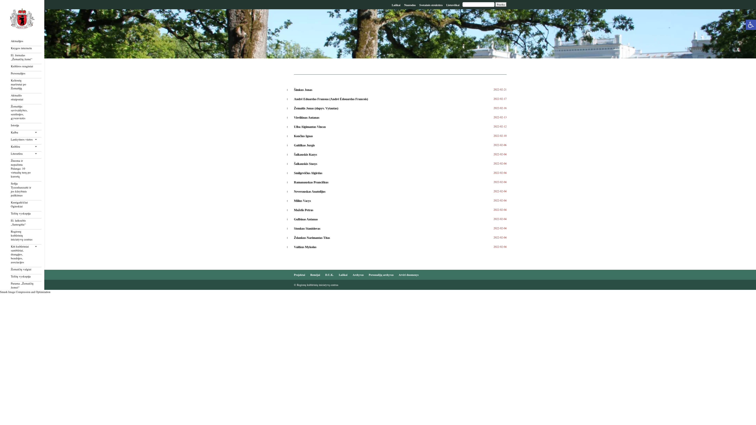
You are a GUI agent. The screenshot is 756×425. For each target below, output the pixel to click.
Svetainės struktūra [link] (431, 5)
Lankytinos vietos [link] (22, 139)
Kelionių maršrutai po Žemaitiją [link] (18, 84)
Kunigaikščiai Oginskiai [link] (19, 204)
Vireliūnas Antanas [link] (306, 117)
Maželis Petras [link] (303, 210)
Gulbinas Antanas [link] (306, 219)
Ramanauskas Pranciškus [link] (311, 182)
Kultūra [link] (15, 146)
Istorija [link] (15, 125)
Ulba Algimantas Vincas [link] (310, 126)
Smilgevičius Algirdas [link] (308, 173)
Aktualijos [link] (17, 41)
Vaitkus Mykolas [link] (305, 247)
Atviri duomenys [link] (409, 275)
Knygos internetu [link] (21, 48)
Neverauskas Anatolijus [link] (309, 191)
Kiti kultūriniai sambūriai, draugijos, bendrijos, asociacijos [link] (20, 254)
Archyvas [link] (358, 275)
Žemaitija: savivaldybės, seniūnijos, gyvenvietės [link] (19, 112)
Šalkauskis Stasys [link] (305, 163)
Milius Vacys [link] (302, 200)
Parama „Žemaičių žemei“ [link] (22, 285)
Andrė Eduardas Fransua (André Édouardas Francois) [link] (331, 99)
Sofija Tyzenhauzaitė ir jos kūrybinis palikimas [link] (21, 189)
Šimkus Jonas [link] (303, 89)
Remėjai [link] (315, 275)
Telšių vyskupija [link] (21, 213)
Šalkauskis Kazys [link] (305, 154)
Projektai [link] (299, 275)
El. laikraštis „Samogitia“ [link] (18, 222)
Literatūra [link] (17, 153)
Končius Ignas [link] (303, 136)
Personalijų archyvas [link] (381, 275)
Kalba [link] (14, 132)
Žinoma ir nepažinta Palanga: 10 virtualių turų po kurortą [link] (21, 168)
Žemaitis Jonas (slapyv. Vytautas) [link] (316, 108)
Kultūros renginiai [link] (22, 66)
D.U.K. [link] (329, 275)
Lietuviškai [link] (453, 5)
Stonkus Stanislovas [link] (307, 228)
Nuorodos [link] (410, 5)
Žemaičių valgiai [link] (21, 269)
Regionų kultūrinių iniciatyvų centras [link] (21, 235)
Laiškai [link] (396, 5)
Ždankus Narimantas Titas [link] (312, 237)
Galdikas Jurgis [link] (304, 145)
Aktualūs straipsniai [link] (17, 97)
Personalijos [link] (18, 73)
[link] (751, 25)
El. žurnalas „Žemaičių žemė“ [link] (21, 57)
